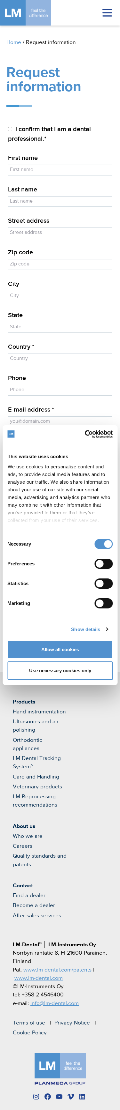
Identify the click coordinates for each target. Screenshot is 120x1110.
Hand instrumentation (39, 712)
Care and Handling (36, 777)
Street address (28, 221)
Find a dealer (29, 895)
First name (23, 158)
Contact (23, 886)
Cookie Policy (30, 1033)
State (15, 315)
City (13, 284)
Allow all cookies (60, 649)
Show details (85, 629)
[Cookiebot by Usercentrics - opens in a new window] (85, 434)
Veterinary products (37, 787)
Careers (22, 846)
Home (13, 42)
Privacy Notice (72, 1023)
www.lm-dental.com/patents (57, 970)
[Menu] (107, 12)
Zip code (20, 252)
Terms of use (29, 1023)
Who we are (28, 836)
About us (24, 826)
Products (24, 702)
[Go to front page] (35, 13)
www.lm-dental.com (38, 978)
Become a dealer (34, 905)
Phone (17, 378)
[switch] (103, 564)
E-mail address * (31, 409)
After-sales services (37, 916)
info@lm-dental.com (54, 1003)
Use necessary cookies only (60, 670)
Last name (22, 189)
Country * (21, 347)
